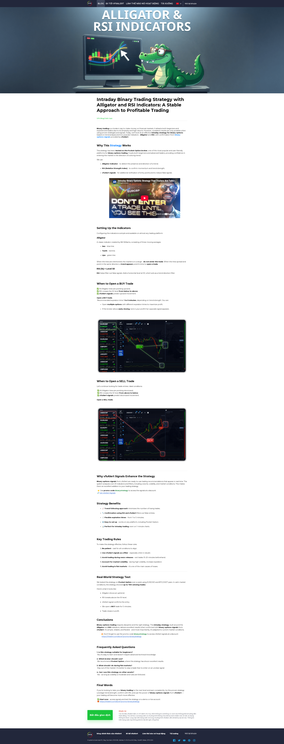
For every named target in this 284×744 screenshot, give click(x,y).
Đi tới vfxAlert (115, 3)
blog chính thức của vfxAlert (109, 734)
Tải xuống (167, 3)
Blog (101, 3)
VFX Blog (100, 118)
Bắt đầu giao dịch (100, 715)
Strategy (116, 145)
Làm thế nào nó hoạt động (142, 3)
